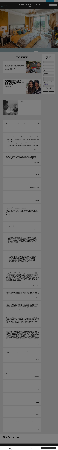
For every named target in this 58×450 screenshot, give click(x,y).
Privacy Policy (30, 449)
